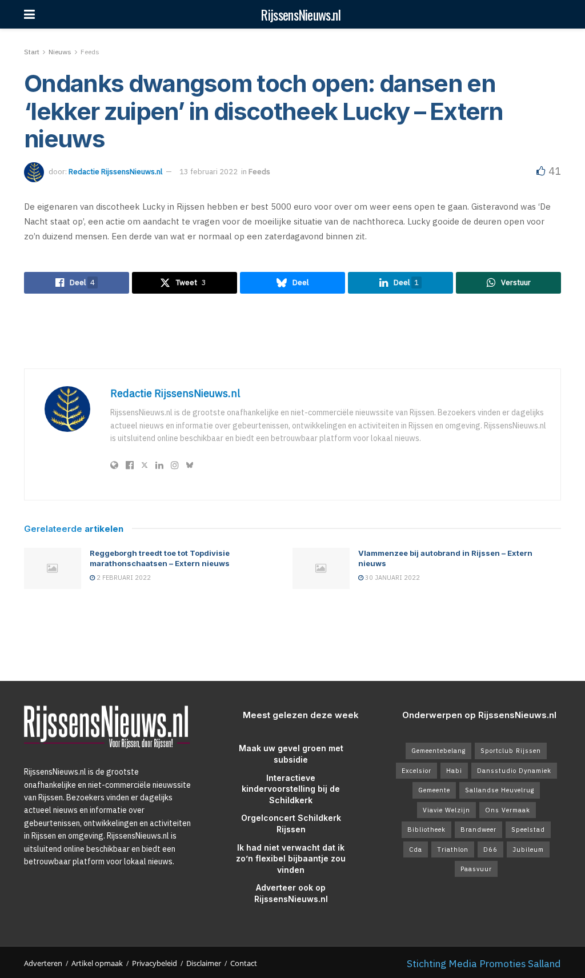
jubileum (528, 849)
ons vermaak (507, 810)
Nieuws (60, 51)
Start (31, 51)
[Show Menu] (29, 14)
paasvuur (476, 869)
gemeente (434, 790)
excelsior (416, 771)
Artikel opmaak (97, 963)
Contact (243, 963)
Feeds (90, 51)
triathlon (452, 849)
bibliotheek (426, 829)
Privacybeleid (154, 963)
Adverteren (43, 963)
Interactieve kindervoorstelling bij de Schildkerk (291, 789)
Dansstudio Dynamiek (514, 771)
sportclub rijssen (510, 751)
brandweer (478, 829)
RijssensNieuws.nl (300, 14)
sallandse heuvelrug (499, 790)
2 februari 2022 (123, 578)
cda (415, 849)
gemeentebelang (438, 751)
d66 (490, 849)
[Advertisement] (292, 331)
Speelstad (528, 829)
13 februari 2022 (208, 172)
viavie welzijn (446, 810)
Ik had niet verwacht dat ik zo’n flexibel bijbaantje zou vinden (291, 859)
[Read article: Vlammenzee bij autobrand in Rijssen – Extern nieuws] (321, 568)
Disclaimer (203, 963)
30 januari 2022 (391, 578)
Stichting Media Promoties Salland (484, 963)
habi (454, 771)
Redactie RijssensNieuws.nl (115, 172)
